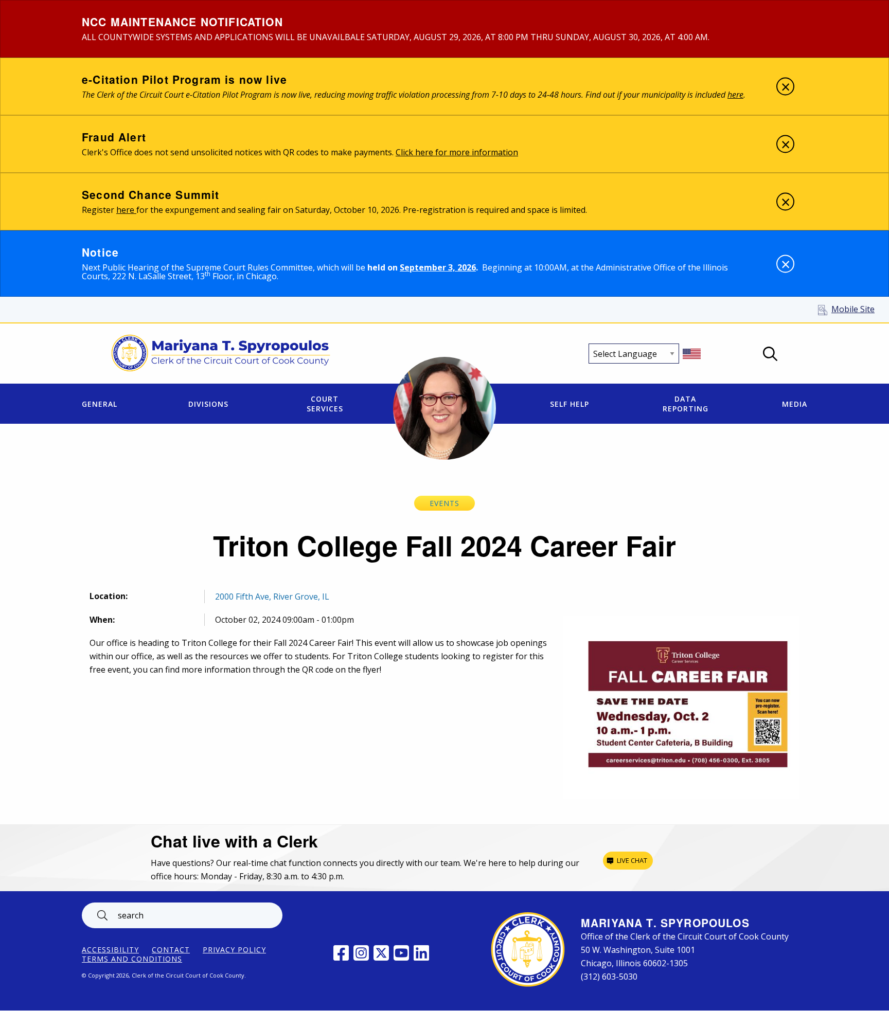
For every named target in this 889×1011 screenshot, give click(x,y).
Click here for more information (457, 152)
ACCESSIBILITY (110, 949)
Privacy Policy (234, 949)
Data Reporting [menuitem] (685, 403)
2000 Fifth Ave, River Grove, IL (272, 596)
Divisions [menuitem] (208, 404)
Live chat (632, 860)
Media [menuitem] (794, 404)
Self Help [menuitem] (569, 404)
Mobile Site (853, 309)
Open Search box (770, 354)
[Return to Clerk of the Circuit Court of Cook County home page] (220, 354)
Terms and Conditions (132, 959)
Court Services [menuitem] (325, 403)
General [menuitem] (99, 404)
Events (444, 503)
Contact (171, 949)
